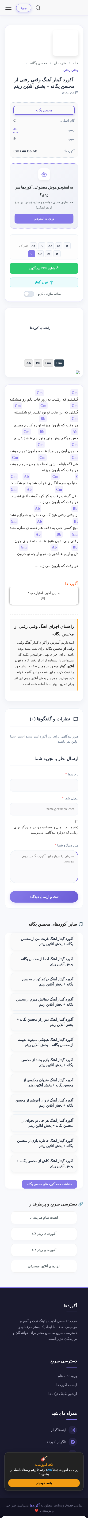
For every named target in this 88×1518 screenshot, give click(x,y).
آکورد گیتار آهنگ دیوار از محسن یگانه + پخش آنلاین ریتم (45, 1022)
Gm (48, 363)
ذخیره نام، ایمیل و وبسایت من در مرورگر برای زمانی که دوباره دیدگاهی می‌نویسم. (46, 830)
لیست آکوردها (66, 1385)
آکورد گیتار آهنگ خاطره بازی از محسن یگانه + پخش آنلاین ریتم (45, 1143)
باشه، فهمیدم (44, 1483)
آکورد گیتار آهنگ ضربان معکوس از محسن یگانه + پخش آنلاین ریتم (48, 1082)
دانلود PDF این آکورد (42, 268)
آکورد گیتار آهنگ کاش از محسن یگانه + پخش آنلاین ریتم (45, 1163)
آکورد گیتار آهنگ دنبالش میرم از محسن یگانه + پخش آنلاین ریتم (44, 1001)
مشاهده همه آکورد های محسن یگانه (49, 1184)
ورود (24, 7)
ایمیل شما (70, 798)
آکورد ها (71, 584)
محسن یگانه (44, 110)
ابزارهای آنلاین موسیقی (44, 1266)
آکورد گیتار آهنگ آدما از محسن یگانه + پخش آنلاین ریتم (45, 961)
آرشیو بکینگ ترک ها (62, 1394)
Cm (59, 363)
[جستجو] (38, 8)
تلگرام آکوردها (56, 1442)
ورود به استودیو (44, 218)
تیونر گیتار (41, 282)
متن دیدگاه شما (66, 845)
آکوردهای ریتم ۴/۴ (44, 1250)
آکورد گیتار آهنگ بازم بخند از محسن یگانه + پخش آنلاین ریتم (47, 1062)
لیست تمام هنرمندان (44, 1217)
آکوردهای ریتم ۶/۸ (44, 1234)
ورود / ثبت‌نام (67, 1376)
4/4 (15, 129)
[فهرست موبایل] (8, 8)
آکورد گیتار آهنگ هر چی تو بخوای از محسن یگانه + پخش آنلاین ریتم (47, 1123)
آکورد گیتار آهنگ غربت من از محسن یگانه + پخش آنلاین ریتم (47, 941)
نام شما (71, 774)
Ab (28, 363)
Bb (38, 363)
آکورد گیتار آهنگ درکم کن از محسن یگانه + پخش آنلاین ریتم (47, 981)
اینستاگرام (58, 1430)
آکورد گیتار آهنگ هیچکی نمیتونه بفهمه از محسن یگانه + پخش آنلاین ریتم (45, 1042)
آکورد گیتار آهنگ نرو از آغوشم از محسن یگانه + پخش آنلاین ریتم (44, 1102)
